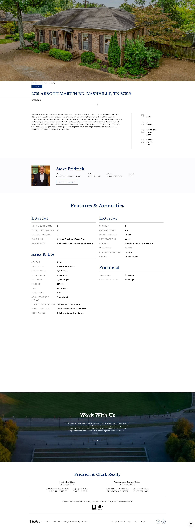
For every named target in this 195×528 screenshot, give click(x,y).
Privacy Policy (138, 521)
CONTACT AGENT (67, 182)
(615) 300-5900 (94, 176)
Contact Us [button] (97, 440)
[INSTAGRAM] (163, 522)
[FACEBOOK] (158, 522)
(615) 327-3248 (81, 491)
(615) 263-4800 (142, 489)
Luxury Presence (81, 521)
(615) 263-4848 (142, 491)
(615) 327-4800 (81, 489)
